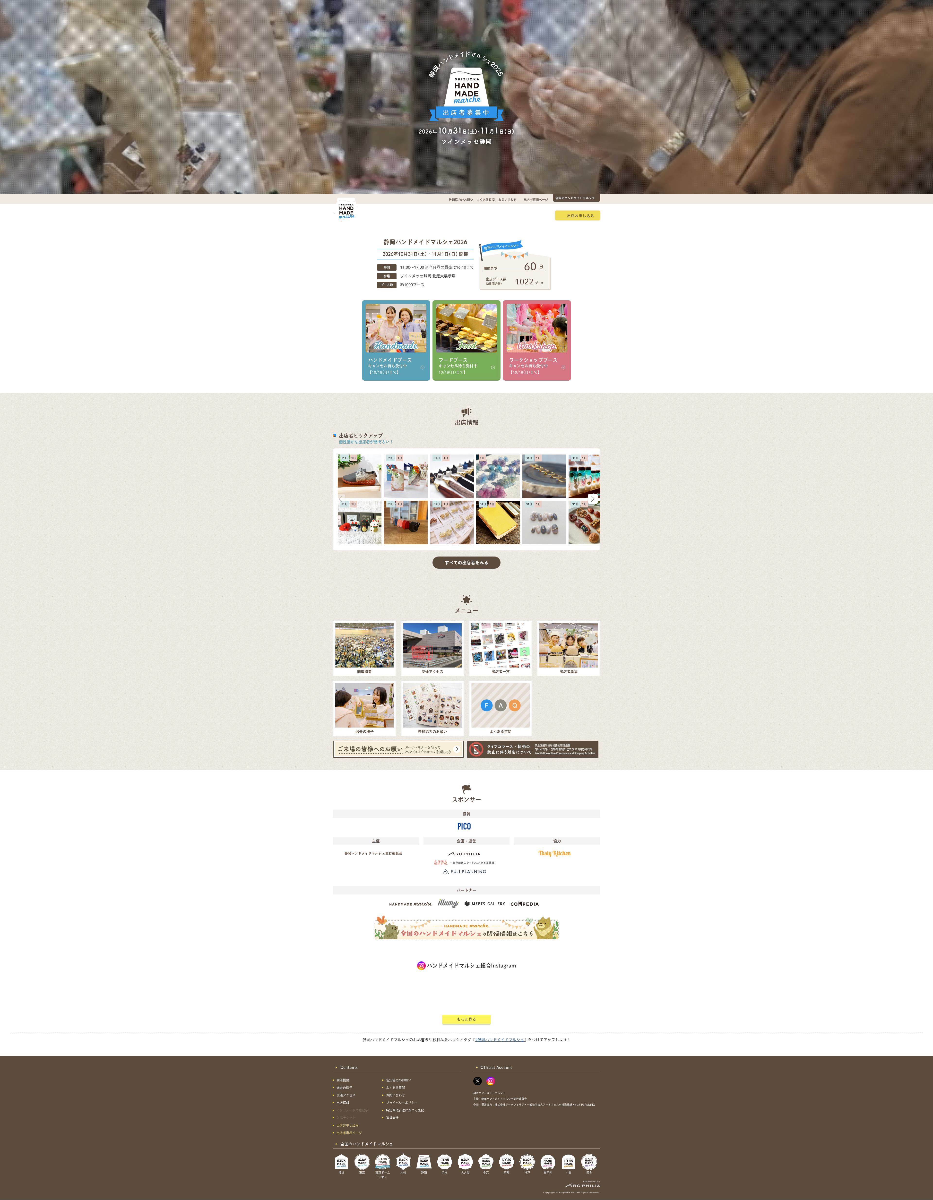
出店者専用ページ (536, 199)
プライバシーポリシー (402, 1102)
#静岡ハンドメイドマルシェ (499, 1040)
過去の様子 (436, 215)
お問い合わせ (507, 199)
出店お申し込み (580, 215)
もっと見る (466, 1019)
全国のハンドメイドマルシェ (575, 198)
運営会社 (392, 1117)
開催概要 (379, 215)
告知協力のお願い (461, 199)
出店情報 (462, 215)
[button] (593, 499)
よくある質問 (486, 199)
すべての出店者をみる (466, 562)
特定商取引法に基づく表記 (405, 1110)
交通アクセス (407, 215)
